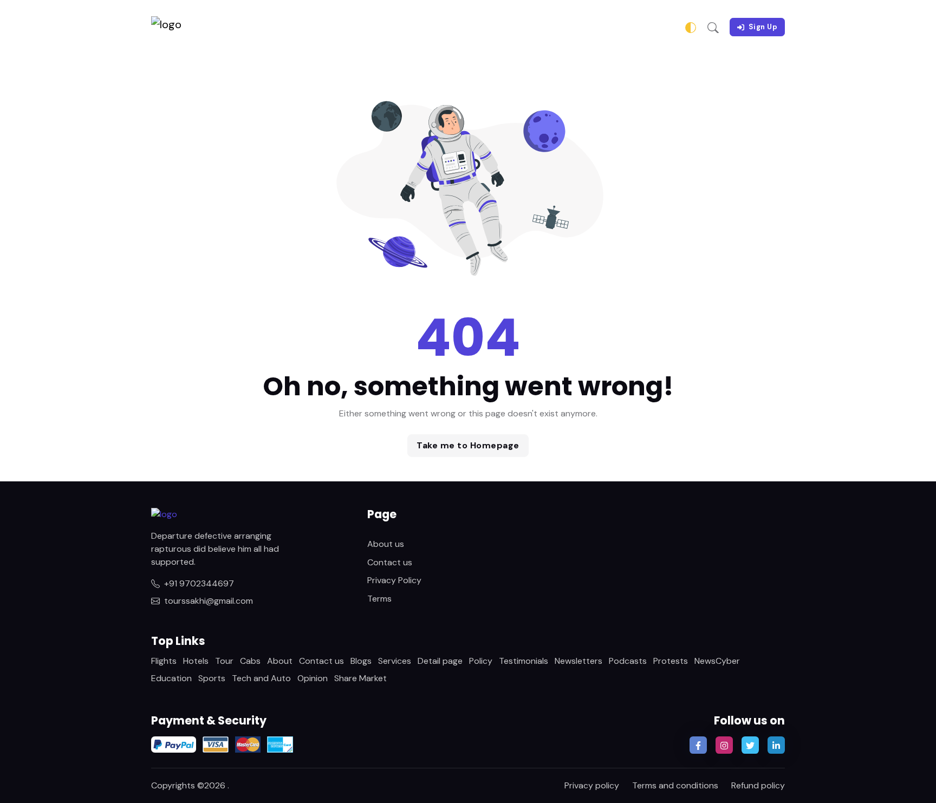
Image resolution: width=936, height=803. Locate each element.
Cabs (250, 661)
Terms (379, 598)
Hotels (196, 661)
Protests (670, 661)
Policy (480, 661)
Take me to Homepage (468, 445)
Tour (224, 661)
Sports (211, 678)
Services (394, 661)
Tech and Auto (261, 678)
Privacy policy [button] (591, 785)
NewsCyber (717, 661)
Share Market (360, 678)
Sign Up (763, 26)
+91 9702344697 (199, 583)
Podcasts (628, 661)
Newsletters (578, 661)
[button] (713, 27)
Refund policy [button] (758, 785)
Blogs (361, 661)
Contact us (389, 562)
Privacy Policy (394, 580)
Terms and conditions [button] (675, 785)
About (279, 661)
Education (171, 678)
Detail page (440, 661)
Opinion (312, 678)
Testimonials (523, 661)
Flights (164, 661)
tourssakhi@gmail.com (208, 600)
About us (385, 544)
